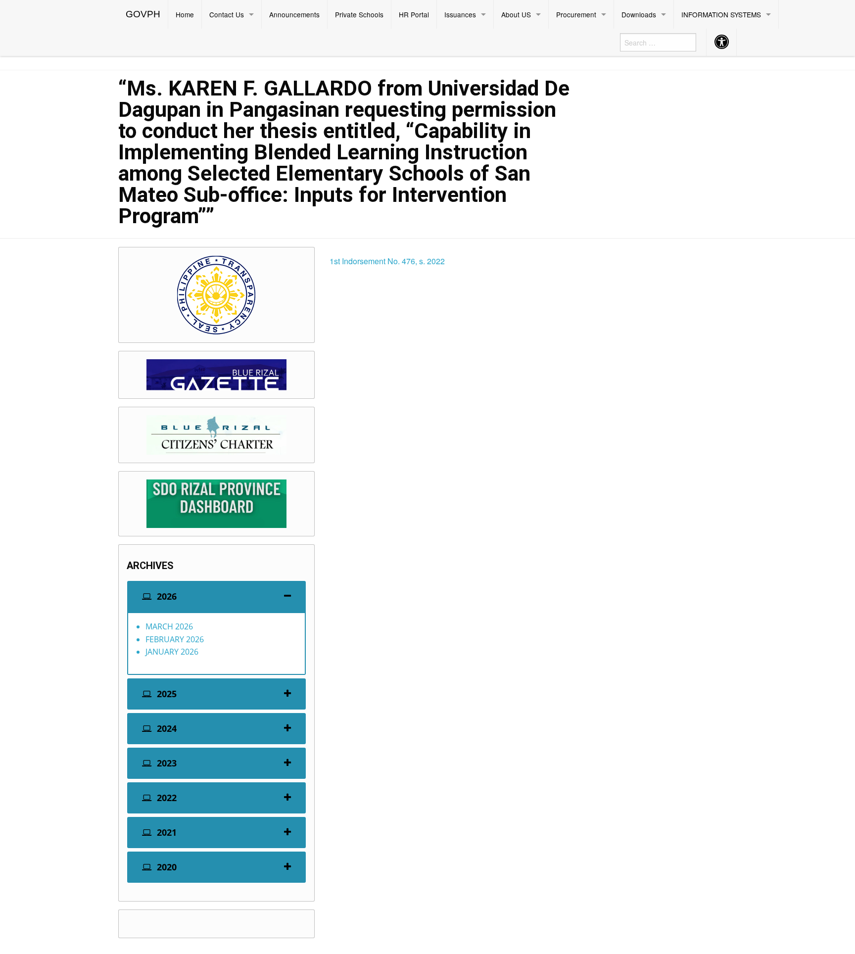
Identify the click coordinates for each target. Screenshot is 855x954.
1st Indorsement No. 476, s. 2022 (387, 261)
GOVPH (143, 14)
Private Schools (359, 14)
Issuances (460, 14)
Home (185, 14)
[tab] (216, 596)
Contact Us (226, 14)
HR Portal (414, 14)
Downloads (638, 14)
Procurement (576, 14)
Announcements (294, 14)
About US (516, 14)
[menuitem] (143, 14)
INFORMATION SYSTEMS (721, 14)
